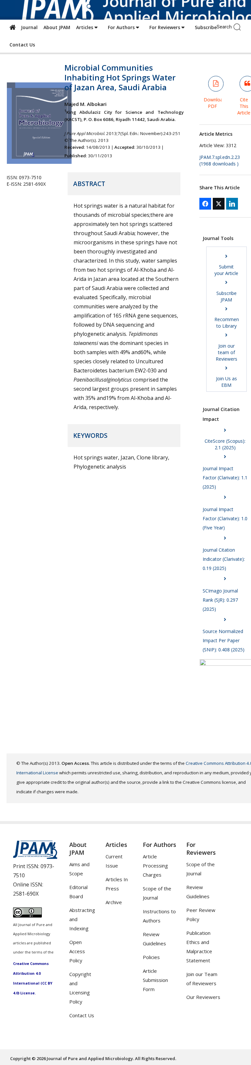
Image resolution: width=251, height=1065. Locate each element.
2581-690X (26, 893)
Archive (114, 902)
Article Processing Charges (155, 865)
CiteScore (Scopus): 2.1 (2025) (225, 444)
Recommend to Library (228, 322)
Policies (151, 957)
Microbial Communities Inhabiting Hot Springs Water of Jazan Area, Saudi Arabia (120, 77)
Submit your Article (226, 270)
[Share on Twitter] (219, 204)
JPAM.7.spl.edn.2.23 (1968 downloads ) (219, 160)
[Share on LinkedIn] (232, 204)
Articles (85, 27)
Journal (28, 27)
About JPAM (56, 27)
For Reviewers (165, 27)
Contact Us (22, 45)
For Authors (122, 27)
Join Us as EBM (226, 381)
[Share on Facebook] (205, 204)
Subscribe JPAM (226, 296)
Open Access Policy (77, 951)
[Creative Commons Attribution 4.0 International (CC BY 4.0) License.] (27, 915)
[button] (238, 26)
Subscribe (206, 27)
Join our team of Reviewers (226, 352)
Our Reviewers (203, 997)
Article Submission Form (155, 980)
